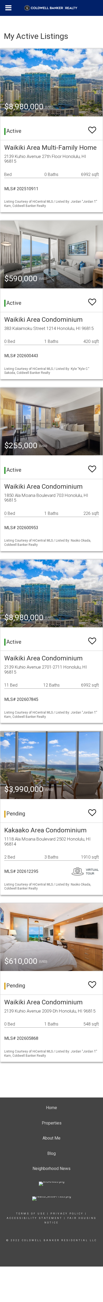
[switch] (92, 127)
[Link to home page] (52, 8)
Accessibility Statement (34, 1218)
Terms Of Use (30, 1213)
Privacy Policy (66, 1213)
